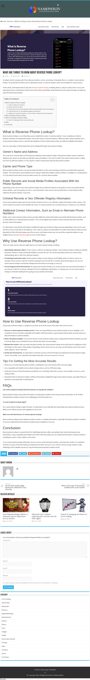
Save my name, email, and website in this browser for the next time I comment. (31, 583)
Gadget (4, 632)
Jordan (7, 76)
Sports (4, 653)
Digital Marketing (7, 613)
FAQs (7, 122)
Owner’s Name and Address (17, 105)
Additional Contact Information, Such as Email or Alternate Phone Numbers (31, 113)
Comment (7, 540)
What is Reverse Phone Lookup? (15, 103)
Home (4, 21)
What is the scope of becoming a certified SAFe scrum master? (73, 485)
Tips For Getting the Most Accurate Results (21, 120)
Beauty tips (5, 606)
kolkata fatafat (58, 675)
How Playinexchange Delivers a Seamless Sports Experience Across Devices (15, 516)
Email (5, 568)
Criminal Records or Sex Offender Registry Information (24, 111)
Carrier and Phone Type (15, 107)
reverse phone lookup (41, 87)
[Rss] (45, 672)
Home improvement (8, 639)
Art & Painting (6, 599)
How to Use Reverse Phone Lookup (16, 118)
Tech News (5, 657)
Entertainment (6, 617)
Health (4, 635)
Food (3, 628)
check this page (24, 235)
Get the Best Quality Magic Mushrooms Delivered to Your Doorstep (15, 486)
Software (5, 650)
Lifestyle (4, 642)
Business (10, 21)
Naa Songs (44, 670)
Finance (4, 621)
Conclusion (8, 124)
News (3, 646)
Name (5, 561)
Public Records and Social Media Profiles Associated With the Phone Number (31, 109)
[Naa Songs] (45, 8)
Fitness (4, 624)
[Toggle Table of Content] (51, 100)
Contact (36, 670)
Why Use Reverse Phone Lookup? (15, 115)
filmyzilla (53, 670)
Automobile (5, 603)
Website (5, 575)
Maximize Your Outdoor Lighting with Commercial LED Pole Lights (44, 516)
